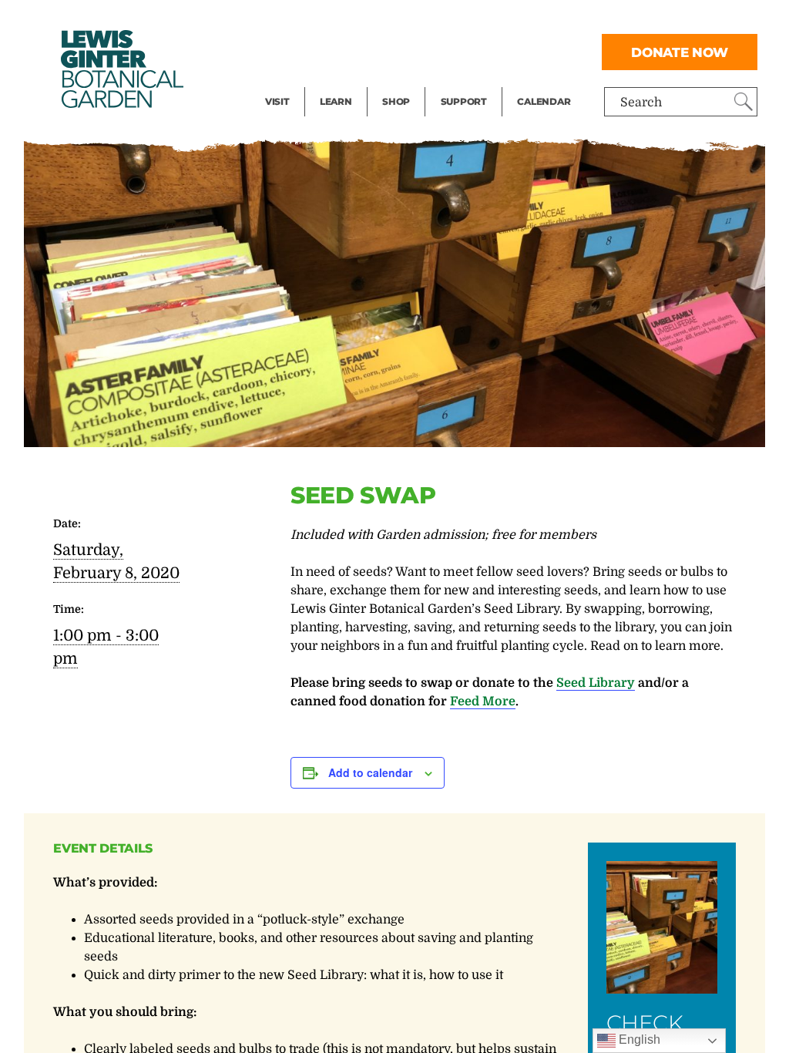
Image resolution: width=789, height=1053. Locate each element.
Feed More (482, 701)
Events (285, 51)
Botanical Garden (121, 69)
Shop (396, 101)
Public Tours (356, 20)
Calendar (543, 101)
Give (453, 51)
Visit (277, 101)
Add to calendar (370, 772)
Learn (336, 101)
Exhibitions (298, 82)
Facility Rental (307, 20)
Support (464, 101)
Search (641, 102)
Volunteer (468, 82)
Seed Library (595, 683)
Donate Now (679, 52)
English (638, 1039)
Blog (332, 82)
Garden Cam (356, 51)
